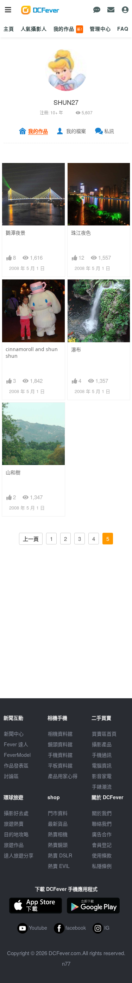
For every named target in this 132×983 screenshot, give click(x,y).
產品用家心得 (62, 775)
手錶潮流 (102, 786)
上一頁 (31, 539)
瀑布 (76, 349)
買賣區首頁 (104, 733)
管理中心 (100, 28)
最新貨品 (58, 823)
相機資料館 (60, 733)
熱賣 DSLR (60, 855)
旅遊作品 (14, 844)
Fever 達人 (16, 744)
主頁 (9, 28)
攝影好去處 (16, 812)
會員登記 (102, 844)
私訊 (109, 130)
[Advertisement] (66, 632)
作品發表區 (16, 765)
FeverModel (17, 754)
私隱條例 (102, 865)
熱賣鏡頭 (58, 844)
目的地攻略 (16, 834)
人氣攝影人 (34, 28)
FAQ (122, 28)
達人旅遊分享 (18, 855)
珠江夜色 (81, 232)
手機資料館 (60, 754)
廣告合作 (102, 834)
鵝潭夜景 (15, 232)
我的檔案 (76, 130)
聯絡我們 (102, 823)
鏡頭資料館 (60, 744)
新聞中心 (14, 733)
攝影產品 (102, 744)
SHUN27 (66, 102)
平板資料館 (60, 765)
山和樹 (13, 472)
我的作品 (68, 28)
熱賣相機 (58, 834)
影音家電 (102, 775)
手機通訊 (102, 754)
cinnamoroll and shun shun (32, 352)
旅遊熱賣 (14, 823)
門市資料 (58, 812)
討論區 (11, 775)
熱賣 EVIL (59, 865)
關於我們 (102, 812)
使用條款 (102, 855)
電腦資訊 (102, 765)
